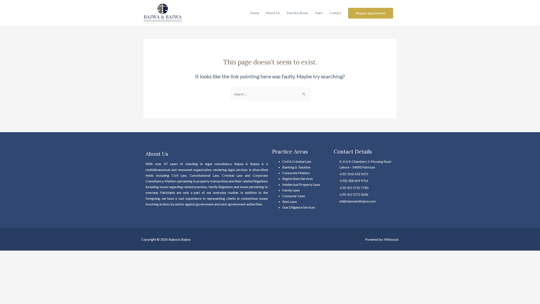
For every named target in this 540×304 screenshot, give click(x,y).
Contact (335, 13)
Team (319, 13)
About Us (273, 13)
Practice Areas (297, 13)
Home (254, 13)
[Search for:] (270, 94)
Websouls (391, 239)
